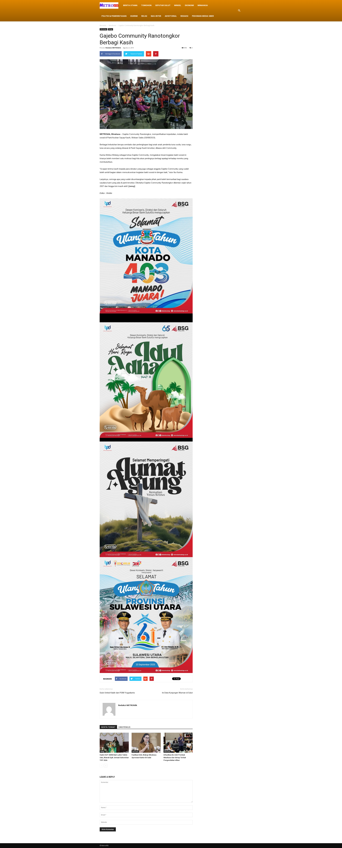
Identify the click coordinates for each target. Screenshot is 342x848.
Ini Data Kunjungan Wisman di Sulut (177, 693)
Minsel (177, 5)
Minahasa (203, 5)
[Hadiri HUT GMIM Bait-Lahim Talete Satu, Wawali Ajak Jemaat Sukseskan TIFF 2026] (114, 743)
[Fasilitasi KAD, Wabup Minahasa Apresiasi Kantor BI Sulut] (146, 743)
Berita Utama (130, 5)
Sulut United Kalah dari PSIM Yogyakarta (117, 693)
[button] (239, 10)
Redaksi (184, 16)
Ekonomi (189, 5)
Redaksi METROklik (113, 48)
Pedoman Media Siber (203, 16)
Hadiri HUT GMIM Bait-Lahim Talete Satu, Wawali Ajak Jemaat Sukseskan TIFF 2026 (114, 757)
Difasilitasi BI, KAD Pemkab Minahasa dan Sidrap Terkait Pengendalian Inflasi (175, 757)
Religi (144, 16)
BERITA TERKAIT (108, 727)
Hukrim (134, 16)
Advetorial (171, 16)
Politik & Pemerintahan (114, 16)
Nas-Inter (156, 16)
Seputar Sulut (162, 5)
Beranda (103, 25)
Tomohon (146, 5)
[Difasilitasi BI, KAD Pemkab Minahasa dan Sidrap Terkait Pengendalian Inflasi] (178, 743)
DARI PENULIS (124, 727)
